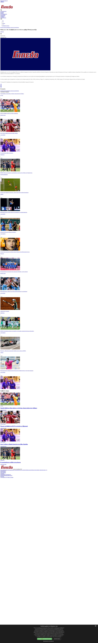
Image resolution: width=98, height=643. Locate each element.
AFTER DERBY (3, 17)
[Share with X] (1, 85)
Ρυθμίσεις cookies (52, 636)
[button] (49, 641)
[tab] (2, 91)
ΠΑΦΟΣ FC (2, 460)
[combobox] (95, 625)
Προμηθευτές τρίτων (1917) (48, 631)
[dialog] (49, 634)
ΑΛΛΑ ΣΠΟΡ (2, 442)
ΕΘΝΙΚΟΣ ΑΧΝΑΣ (5, 25)
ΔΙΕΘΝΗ (2, 13)
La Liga (1, 405)
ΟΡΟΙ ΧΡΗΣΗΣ (3, 472)
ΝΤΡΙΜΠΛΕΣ (27, 470)
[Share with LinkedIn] (1, 86)
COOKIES (2, 473)
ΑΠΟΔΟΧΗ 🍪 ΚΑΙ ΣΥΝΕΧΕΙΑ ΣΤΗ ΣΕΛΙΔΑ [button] (44, 638)
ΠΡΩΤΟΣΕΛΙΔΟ (3, 0)
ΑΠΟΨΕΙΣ (2, 16)
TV (7, 0)
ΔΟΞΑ (6, 27)
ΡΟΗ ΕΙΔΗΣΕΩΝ (3, 11)
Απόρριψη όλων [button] (57, 638)
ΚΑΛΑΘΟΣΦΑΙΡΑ (3, 14)
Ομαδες (3, 23)
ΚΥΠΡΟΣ (2, 12)
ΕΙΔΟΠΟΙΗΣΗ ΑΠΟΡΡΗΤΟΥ (5, 474)
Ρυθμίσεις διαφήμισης (50, 635)
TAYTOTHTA (2, 471)
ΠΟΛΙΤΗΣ (2, 476)
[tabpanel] (49, 240)
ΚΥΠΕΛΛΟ (2, 27)
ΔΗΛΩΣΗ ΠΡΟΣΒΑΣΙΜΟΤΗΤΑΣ (6, 475)
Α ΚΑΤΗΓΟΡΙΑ (16, 27)
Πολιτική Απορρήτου (58, 636)
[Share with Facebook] (1, 84)
